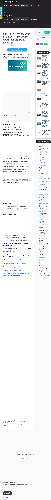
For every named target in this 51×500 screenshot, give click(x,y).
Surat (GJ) (41, 259)
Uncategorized (42, 270)
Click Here (23, 263)
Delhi (40, 186)
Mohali (40, 232)
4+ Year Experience (43, 165)
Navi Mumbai (42, 238)
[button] (5, 12)
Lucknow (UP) (42, 226)
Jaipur (40, 214)
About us (32, 454)
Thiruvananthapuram (44, 264)
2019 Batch (41, 151)
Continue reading (5, 497)
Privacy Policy (20, 454)
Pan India (41, 245)
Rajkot (40, 251)
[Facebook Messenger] (1, 13)
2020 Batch (41, 153)
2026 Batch (41, 161)
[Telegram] (1, 10)
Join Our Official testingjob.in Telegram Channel (17, 49)
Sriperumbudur (42, 257)
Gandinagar (41, 191)
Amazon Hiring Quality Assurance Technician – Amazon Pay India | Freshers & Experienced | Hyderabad (45, 81)
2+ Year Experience (43, 148)
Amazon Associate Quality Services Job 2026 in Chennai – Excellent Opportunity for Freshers (45, 123)
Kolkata (40, 222)
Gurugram (41, 199)
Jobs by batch (42, 216)
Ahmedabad (42, 175)
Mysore (41, 235)
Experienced (24, 5)
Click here (15, 257)
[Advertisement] (17, 81)
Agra (40, 173)
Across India (42, 172)
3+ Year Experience (43, 162)
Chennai (41, 183)
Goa (40, 192)
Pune (24, 420)
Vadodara (41, 273)
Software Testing (43, 256)
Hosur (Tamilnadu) (43, 203)
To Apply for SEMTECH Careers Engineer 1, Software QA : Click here (16, 120)
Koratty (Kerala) (42, 224)
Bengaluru (41, 180)
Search (46, 32)
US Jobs (6, 5)
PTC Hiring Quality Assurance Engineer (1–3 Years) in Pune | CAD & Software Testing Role (45, 73)
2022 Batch (41, 156)
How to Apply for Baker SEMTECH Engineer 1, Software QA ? (17, 117)
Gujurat (40, 197)
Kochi (40, 221)
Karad (40, 219)
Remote (41, 253)
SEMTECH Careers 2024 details (11, 115)
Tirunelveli (41, 267)
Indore (40, 208)
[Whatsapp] (1, 8)
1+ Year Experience (14, 420)
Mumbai (41, 234)
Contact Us (26, 454)
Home (11, 5)
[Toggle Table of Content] (28, 113)
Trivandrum (42, 268)
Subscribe (6, 493)
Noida (40, 240)
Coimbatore (42, 184)
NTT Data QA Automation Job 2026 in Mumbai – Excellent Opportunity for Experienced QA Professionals (45, 114)
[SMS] (1, 15)
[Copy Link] (1, 18)
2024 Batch (41, 159)
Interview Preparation (9, 9)
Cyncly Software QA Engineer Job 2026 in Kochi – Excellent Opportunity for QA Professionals (45, 106)
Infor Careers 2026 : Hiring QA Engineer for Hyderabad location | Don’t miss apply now (45, 58)
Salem (40, 254)
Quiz (40, 249)
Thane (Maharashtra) (44, 260)
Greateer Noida (42, 194)
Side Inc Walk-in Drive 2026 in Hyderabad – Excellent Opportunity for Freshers (45, 98)
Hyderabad (41, 207)
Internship (41, 210)
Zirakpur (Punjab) (43, 275)
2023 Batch (41, 157)
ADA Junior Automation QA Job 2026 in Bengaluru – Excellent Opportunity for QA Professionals (46, 132)
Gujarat (40, 195)
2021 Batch (41, 154)
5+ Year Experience (43, 168)
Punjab (40, 248)
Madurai (41, 227)
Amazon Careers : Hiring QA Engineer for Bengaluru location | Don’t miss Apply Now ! (46, 65)
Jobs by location (34, 5)
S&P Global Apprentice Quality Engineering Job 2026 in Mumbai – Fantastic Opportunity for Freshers (46, 90)
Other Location (42, 243)
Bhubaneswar (42, 181)
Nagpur (40, 237)
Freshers (17, 5)
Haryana (41, 202)
